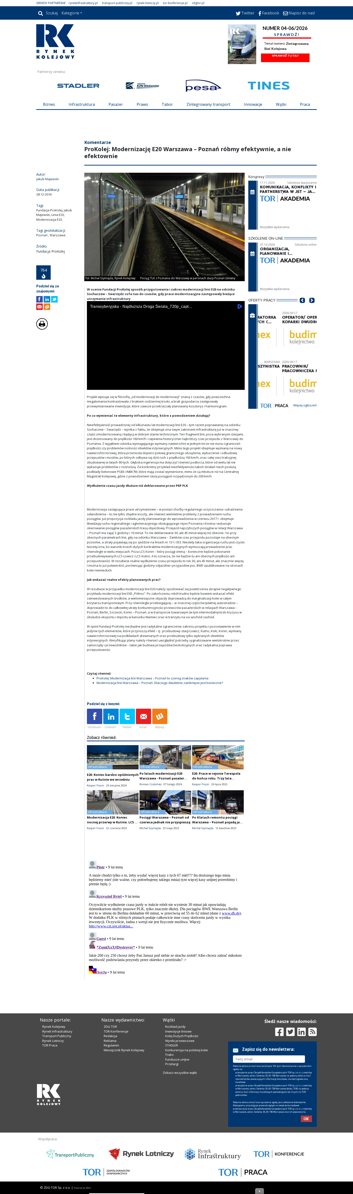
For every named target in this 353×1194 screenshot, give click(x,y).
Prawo (142, 104)
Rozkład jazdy (175, 1026)
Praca (305, 104)
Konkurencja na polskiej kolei (186, 1050)
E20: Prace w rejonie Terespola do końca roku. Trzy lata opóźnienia (216, 778)
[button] (302, 307)
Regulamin (111, 1045)
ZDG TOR (110, 1026)
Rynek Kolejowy (53, 1026)
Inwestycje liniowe (178, 1031)
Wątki (281, 104)
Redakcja (110, 1036)
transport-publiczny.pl (117, 3)
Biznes (49, 104)
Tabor (167, 104)
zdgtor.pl (198, 3)
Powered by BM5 (82, 1187)
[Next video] (105, 385)
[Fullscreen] (238, 385)
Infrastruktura (82, 104)
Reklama (110, 1041)
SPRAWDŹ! (287, 34)
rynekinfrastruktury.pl (83, 3)
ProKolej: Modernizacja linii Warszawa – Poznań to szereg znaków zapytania (152, 678)
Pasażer (116, 104)
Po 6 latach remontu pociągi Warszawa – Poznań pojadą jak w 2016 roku (217, 822)
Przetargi (171, 1064)
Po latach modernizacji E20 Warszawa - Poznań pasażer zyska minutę (162, 778)
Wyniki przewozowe (180, 1041)
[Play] (93, 385)
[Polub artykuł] (39, 299)
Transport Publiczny (56, 1036)
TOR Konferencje (116, 1031)
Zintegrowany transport (208, 104)
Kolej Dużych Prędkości (181, 1036)
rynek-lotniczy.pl (148, 3)
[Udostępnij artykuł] (47, 299)
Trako (169, 1054)
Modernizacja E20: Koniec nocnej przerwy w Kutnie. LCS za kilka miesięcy (113, 822)
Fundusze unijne (177, 1059)
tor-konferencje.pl (175, 3)
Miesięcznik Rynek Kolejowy (124, 1050)
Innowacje (253, 104)
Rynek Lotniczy (53, 1041)
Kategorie (70, 13)
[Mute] (118, 385)
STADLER (171, 1045)
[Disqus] (166, 919)
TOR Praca (49, 1045)
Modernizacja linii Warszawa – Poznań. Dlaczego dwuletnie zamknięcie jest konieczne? (160, 683)
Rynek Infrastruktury (57, 1031)
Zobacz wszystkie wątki (180, 1072)
